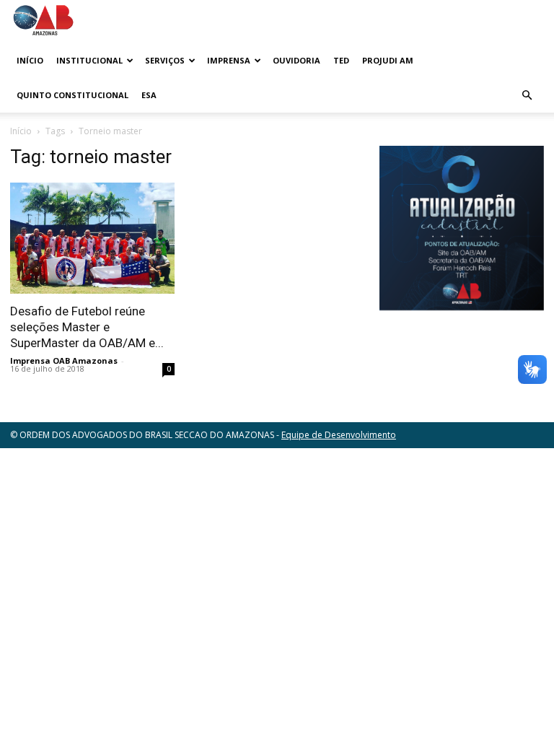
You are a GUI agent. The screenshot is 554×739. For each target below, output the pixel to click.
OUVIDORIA (296, 60)
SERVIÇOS (165, 60)
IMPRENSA (228, 60)
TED (341, 60)
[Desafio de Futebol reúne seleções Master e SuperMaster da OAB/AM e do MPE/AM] (92, 238)
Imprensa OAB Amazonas (64, 360)
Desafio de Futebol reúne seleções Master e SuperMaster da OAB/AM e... (87, 327)
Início (30, 60)
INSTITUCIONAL (89, 60)
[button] (526, 95)
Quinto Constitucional (72, 94)
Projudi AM (387, 60)
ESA (149, 94)
